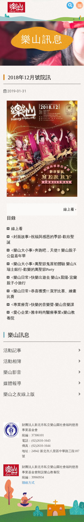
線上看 (16, 229)
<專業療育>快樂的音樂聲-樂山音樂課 (42, 305)
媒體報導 (12, 383)
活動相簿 (12, 361)
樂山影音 (12, 372)
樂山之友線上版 (19, 394)
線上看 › (69, 209)
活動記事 (12, 350)
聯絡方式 (28, 482)
